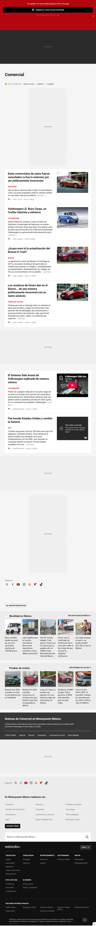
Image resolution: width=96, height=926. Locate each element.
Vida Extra (26, 863)
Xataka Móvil (10, 863)
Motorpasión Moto (81, 863)
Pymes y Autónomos (30, 887)
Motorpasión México (82, 907)
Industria (12, 187)
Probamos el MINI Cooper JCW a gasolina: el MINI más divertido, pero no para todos (65, 696)
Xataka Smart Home (13, 870)
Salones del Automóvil (15, 809)
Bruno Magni (18, 409)
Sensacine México (46, 907)
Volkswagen (13, 218)
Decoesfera (10, 887)
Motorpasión (79, 859)
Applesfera (9, 867)
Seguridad (40, 809)
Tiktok (41, 584)
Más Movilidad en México (78, 615)
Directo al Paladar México (63, 908)
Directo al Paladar (63, 859)
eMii (7, 819)
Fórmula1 (31, 735)
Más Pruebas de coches (79, 667)
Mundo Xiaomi (11, 874)
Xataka (8, 859)
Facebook (13, 584)
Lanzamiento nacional (57, 735)
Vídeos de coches (15, 302)
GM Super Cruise (73, 819)
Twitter (7, 584)
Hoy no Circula (29, 84)
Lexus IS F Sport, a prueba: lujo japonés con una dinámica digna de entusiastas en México (48, 696)
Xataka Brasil (10, 911)
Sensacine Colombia (47, 911)
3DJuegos (26, 859)
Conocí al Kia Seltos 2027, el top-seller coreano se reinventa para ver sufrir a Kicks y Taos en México (83, 696)
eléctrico (41, 84)
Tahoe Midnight (73, 735)
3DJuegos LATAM (29, 907)
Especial (22, 735)
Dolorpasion (42, 735)
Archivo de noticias (17, 605)
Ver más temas (12, 826)
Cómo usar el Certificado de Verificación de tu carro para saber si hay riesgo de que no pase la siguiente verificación (66, 647)
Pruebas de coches (19, 668)
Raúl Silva (17, 199)
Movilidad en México (20, 616)
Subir (84, 847)
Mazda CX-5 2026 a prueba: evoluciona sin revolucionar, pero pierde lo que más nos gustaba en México (30, 698)
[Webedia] (12, 846)
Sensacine (44, 859)
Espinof (43, 863)
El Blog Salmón (28, 884)
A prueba (50, 84)
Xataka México (11, 907)
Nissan (11, 258)
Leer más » (40, 195)
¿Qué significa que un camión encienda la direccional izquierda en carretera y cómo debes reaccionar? (30, 646)
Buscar (87, 837)
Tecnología (70, 809)
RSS (30, 584)
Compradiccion (11, 891)
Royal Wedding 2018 (44, 819)
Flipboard (35, 584)
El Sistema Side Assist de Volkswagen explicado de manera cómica (28, 379)
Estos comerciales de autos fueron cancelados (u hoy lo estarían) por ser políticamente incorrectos (29, 177)
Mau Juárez (18, 239)
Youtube (18, 584)
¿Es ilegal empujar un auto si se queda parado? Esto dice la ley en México (83, 643)
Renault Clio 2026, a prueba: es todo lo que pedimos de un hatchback (12, 694)
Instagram (24, 584)
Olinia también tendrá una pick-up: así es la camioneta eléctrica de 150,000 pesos (11, 644)
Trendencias (10, 884)
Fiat (10, 428)
